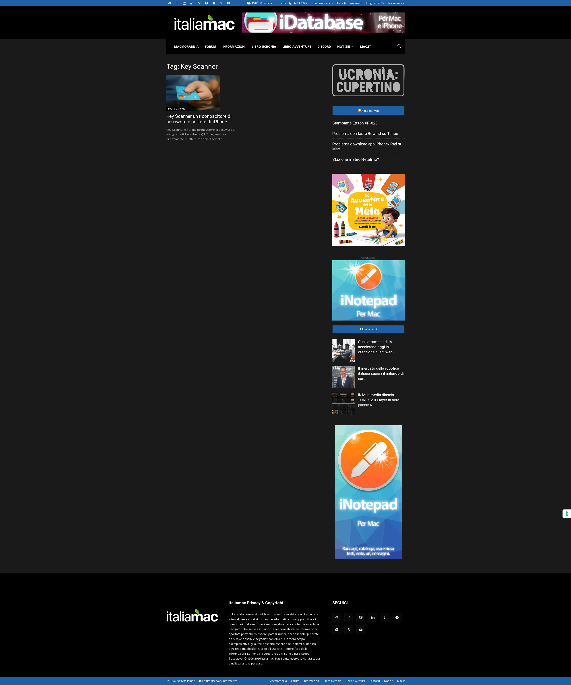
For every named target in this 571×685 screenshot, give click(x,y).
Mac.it (365, 46)
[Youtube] (228, 3)
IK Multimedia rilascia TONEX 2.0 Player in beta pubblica (378, 400)
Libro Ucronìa (264, 46)
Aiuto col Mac (370, 110)
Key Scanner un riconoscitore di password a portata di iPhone (199, 119)
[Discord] (169, 3)
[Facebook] (177, 3)
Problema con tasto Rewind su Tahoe (365, 133)
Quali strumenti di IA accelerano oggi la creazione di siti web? (376, 346)
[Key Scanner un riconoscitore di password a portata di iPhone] (202, 93)
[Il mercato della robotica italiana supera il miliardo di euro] (343, 377)
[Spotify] (206, 3)
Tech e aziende (176, 108)
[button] (399, 47)
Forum (210, 46)
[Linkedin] (191, 3)
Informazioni (322, 3)
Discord (324, 46)
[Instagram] (184, 3)
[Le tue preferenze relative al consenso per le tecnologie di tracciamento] (567, 513)
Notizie (343, 46)
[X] (221, 3)
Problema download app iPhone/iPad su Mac (367, 146)
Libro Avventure (296, 46)
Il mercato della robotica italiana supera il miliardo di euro (381, 373)
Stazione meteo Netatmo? (355, 159)
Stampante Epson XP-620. (355, 123)
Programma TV (375, 3)
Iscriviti (341, 3)
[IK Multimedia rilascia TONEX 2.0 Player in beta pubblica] (343, 403)
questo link (236, 624)
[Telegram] (214, 3)
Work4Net (356, 3)
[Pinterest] (199, 3)
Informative (230, 681)
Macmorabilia (396, 3)
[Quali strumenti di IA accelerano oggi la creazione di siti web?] (343, 350)
